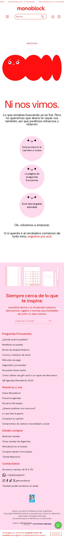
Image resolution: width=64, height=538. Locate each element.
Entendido (56, 534)
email (35, 486)
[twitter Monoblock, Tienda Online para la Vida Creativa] (14, 481)
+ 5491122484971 (15, 475)
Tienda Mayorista (11, 456)
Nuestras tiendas (11, 436)
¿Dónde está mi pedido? (15, 339)
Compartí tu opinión (12, 418)
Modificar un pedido (12, 344)
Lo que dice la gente (12, 413)
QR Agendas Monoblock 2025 (17, 380)
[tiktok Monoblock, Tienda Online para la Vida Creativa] (11, 481)
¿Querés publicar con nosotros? (19, 408)
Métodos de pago (11, 360)
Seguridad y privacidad (14, 365)
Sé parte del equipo (12, 403)
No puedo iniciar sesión (14, 370)
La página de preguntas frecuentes (32, 177)
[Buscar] (42, 17)
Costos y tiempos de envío (16, 354)
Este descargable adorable (32, 205)
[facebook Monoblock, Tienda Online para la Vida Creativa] (7, 481)
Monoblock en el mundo (14, 446)
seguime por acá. (39, 236)
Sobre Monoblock (11, 393)
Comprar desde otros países (17, 451)
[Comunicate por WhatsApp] (58, 525)
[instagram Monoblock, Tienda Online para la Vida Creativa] (4, 481)
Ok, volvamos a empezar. (32, 225)
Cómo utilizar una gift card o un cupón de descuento (29, 375)
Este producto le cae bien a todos (32, 148)
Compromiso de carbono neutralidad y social (25, 423)
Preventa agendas (11, 398)
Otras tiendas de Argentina (16, 441)
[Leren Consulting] (41, 524)
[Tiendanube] (22, 524)
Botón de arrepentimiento (16, 349)
